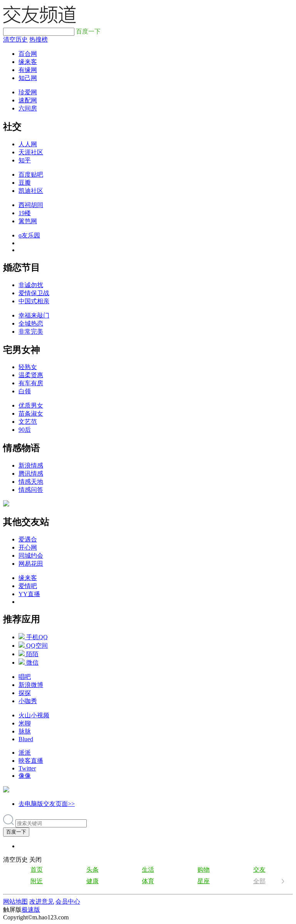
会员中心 (68, 901)
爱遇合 (27, 539)
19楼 (24, 213)
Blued (25, 739)
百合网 (27, 53)
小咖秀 (27, 701)
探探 (24, 693)
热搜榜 (38, 39)
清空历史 (15, 39)
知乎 (24, 160)
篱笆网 (27, 221)
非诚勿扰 (30, 285)
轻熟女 (27, 367)
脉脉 (24, 731)
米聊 (24, 723)
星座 (203, 881)
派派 (24, 752)
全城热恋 (30, 323)
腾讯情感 (30, 473)
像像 (24, 775)
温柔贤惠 (30, 375)
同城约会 (30, 555)
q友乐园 (29, 235)
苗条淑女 (30, 413)
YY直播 (29, 594)
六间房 (27, 108)
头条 (92, 869)
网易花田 (30, 563)
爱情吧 (27, 586)
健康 (92, 881)
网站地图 (15, 901)
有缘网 (27, 70)
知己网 (27, 78)
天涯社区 (30, 152)
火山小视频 (33, 715)
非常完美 (30, 331)
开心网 (27, 547)
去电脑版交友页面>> (46, 803)
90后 (24, 429)
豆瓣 (24, 182)
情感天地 (30, 481)
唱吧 (24, 676)
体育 (148, 881)
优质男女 (30, 405)
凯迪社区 (30, 190)
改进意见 (41, 901)
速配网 (27, 100)
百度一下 (16, 832)
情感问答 (30, 489)
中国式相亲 (33, 301)
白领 (24, 391)
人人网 (27, 144)
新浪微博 (30, 685)
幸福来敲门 (33, 315)
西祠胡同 (30, 205)
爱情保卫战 (33, 293)
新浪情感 (30, 465)
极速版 (31, 909)
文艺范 (27, 421)
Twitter (27, 768)
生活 (148, 869)
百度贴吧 (30, 174)
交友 (259, 869)
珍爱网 (27, 92)
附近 (36, 881)
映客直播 (30, 760)
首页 (36, 869)
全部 (259, 881)
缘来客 (27, 61)
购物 (203, 869)
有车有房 (30, 383)
